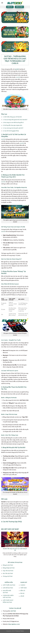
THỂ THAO (23, 587)
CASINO (22, 585)
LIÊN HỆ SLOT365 (8, 587)
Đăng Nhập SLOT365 (9, 568)
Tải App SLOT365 (7, 576)
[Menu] (2, 3)
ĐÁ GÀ (22, 593)
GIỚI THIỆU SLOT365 (9, 585)
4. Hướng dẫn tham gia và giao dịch (12, 125)
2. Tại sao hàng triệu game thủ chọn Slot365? (15, 119)
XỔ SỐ (22, 596)
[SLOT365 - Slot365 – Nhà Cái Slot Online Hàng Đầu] (15, 2)
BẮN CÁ (22, 590)
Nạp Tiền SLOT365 (8, 570)
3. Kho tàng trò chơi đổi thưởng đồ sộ (13, 122)
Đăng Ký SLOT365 (8, 565)
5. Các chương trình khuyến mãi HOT (13, 128)
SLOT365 (13, 611)
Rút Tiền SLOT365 (8, 573)
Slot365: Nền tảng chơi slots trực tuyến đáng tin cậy (15, 549)
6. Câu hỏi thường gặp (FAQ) (11, 130)
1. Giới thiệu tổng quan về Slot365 (12, 117)
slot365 (17, 69)
